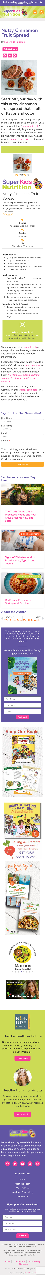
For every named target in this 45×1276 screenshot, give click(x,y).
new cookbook (32, 365)
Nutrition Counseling (22, 1192)
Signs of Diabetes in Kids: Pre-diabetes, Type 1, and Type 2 (20, 560)
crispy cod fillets (28, 389)
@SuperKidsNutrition (23, 335)
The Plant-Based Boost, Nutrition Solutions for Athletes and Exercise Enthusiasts (20, 378)
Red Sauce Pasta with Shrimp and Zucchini (18, 601)
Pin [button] (28, 175)
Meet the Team (22, 1183)
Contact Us (22, 1196)
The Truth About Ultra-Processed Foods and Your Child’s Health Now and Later (20, 516)
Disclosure (23, 1264)
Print (20, 175)
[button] (35, 12)
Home (7, 1261)
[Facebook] (7, 1163)
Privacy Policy (34, 1261)
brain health (30, 347)
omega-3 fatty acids (20, 138)
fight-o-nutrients (30, 125)
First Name (6, 418)
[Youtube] (22, 1163)
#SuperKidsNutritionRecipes (22, 338)
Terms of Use (19, 1261)
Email (4, 433)
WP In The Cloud (30, 1273)
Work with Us (22, 1187)
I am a (4, 441)
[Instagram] (37, 1163)
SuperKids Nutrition (14, 41)
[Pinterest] (30, 1163)
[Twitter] (15, 1163)
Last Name (6, 426)
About (22, 1179)
